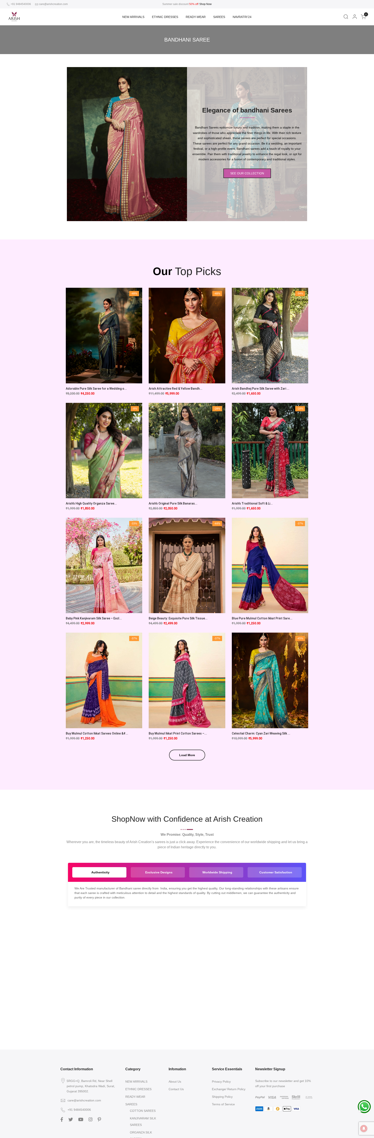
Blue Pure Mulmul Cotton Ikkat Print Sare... (262, 618)
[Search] (345, 16)
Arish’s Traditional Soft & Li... (252, 503)
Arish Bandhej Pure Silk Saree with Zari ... (260, 388)
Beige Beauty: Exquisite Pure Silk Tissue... (178, 618)
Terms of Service (223, 1104)
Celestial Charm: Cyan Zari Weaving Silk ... (261, 733)
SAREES (219, 17)
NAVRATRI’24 (242, 17)
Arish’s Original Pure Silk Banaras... (173, 503)
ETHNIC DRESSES (165, 17)
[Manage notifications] (363, 1128)
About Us (175, 1081)
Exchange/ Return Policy (228, 1089)
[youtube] (81, 1119)
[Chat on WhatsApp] (364, 1106)
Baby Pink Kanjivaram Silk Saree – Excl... (94, 618)
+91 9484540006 (20, 4)
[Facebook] (62, 1119)
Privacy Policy (221, 1081)
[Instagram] (91, 1119)
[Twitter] (71, 1119)
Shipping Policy (222, 1096)
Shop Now (205, 4)
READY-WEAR (196, 17)
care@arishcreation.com (53, 4)
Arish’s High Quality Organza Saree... (91, 503)
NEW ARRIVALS (133, 17)
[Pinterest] (100, 1119)
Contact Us (176, 1089)
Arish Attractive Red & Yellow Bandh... (175, 388)
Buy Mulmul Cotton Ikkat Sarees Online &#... (97, 733)
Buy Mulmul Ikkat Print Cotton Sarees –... (178, 733)
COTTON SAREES (143, 1110)
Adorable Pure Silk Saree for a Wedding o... (96, 388)
